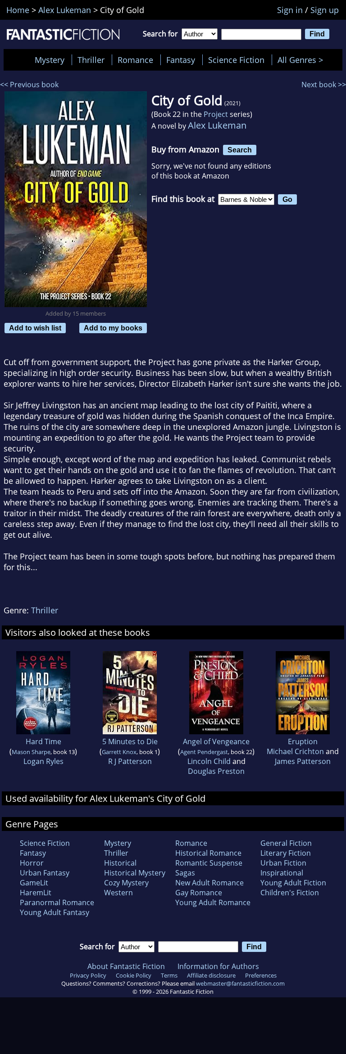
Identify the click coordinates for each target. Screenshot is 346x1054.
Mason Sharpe (31, 752)
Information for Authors (218, 966)
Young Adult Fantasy (54, 912)
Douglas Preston (216, 771)
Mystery (49, 59)
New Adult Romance (209, 883)
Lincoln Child (209, 761)
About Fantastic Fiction (126, 966)
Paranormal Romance (57, 902)
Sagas (185, 873)
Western (118, 893)
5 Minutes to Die (130, 741)
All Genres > (303, 59)
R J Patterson (130, 761)
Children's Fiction (289, 893)
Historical (120, 863)
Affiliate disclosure (211, 975)
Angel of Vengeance (216, 741)
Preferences (261, 975)
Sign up (324, 9)
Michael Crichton (295, 751)
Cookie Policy (133, 975)
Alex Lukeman (217, 125)
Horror (32, 863)
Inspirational (281, 873)
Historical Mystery (134, 873)
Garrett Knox (119, 752)
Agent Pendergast (204, 752)
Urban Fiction (283, 863)
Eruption (303, 741)
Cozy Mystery (126, 883)
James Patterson (303, 761)
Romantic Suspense (208, 863)
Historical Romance (208, 853)
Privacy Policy (88, 975)
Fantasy (180, 59)
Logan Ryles (43, 761)
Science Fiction (236, 59)
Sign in (290, 9)
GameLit (34, 883)
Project (216, 114)
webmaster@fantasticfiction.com (240, 983)
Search (240, 150)
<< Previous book (29, 84)
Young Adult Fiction (293, 883)
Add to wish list (35, 328)
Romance (135, 59)
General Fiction (286, 843)
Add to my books (113, 328)
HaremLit (35, 893)
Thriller (91, 59)
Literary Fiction (285, 853)
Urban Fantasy (44, 873)
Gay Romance (198, 893)
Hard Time (43, 741)
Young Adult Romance (212, 902)
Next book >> (323, 84)
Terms (169, 975)
